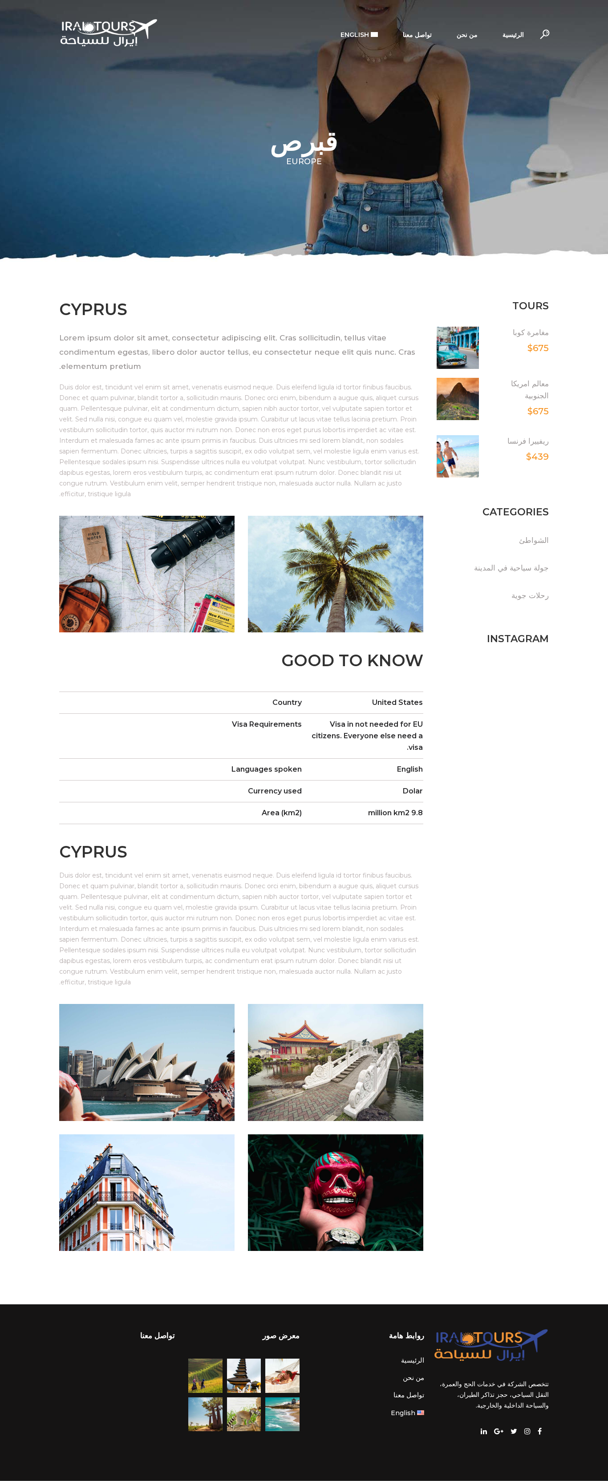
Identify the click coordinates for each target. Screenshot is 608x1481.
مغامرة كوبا (531, 332)
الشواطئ (534, 540)
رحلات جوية (530, 595)
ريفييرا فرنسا (528, 441)
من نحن (413, 1377)
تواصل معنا (408, 1395)
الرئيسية (412, 1360)
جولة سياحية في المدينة (511, 567)
